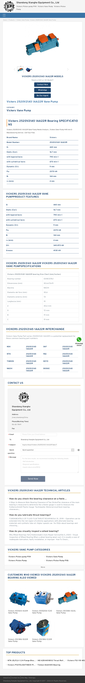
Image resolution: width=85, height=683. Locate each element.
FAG (45, 354)
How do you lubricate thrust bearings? (30, 515)
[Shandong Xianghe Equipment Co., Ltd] (9, 6)
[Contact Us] (79, 341)
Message (12, 457)
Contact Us (16, 678)
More (43, 567)
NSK (9, 347)
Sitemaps (31, 678)
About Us (6, 678)
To (10, 440)
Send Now (33, 478)
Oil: (7, 245)
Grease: (9, 250)
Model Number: (13, 142)
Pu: (8, 171)
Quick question (11, 451)
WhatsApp (42, 90)
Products (12, 20)
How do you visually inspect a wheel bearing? (34, 531)
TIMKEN (10, 361)
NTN (9, 354)
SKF (45, 347)
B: (7, 176)
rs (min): (10, 181)
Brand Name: (12, 137)
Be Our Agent (42, 96)
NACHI (10, 368)
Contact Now (42, 85)
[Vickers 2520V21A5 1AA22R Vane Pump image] (42, 44)
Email (11, 435)
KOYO (45, 361)
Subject (12, 445)
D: (7, 147)
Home (5, 20)
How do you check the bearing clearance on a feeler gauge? (38, 498)
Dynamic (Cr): (13, 167)
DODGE (46, 368)
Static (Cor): (12, 152)
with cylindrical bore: (16, 162)
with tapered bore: (15, 157)
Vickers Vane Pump (22, 20)
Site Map (24, 678)
